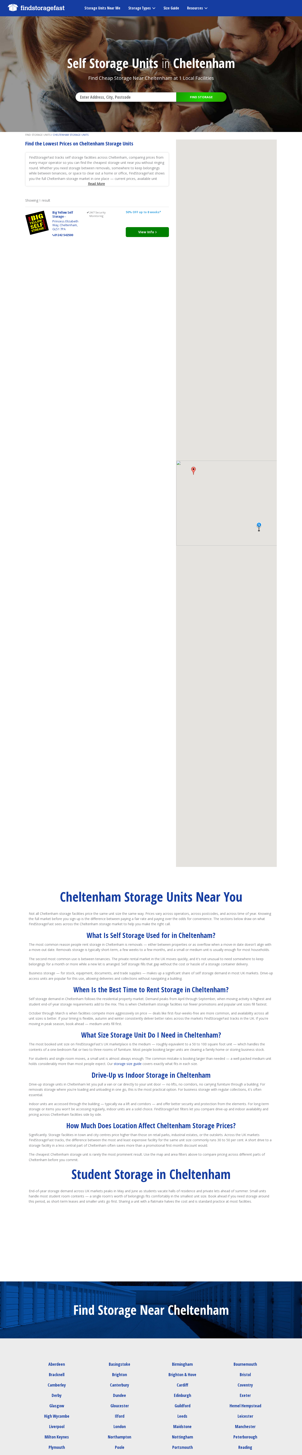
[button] (193, 471)
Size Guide (171, 8)
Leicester (245, 1416)
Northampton (119, 1437)
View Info (146, 232)
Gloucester (119, 1405)
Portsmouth (182, 1447)
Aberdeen (56, 1364)
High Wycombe (56, 1416)
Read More (96, 183)
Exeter (245, 1395)
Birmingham (182, 1364)
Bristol (245, 1374)
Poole (119, 1447)
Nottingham (182, 1437)
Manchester (245, 1426)
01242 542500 (63, 235)
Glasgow (56, 1405)
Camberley (57, 1385)
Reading (245, 1447)
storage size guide (128, 1063)
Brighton (119, 1374)
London (119, 1426)
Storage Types (139, 8)
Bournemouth (245, 1364)
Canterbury (119, 1385)
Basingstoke (119, 1364)
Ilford (119, 1416)
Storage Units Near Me (102, 8)
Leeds (182, 1416)
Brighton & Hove (182, 1374)
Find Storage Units (37, 134)
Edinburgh (182, 1395)
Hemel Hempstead (245, 1405)
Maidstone (182, 1426)
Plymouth (57, 1447)
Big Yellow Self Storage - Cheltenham (62, 216)
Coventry (245, 1385)
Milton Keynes (57, 1437)
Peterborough (245, 1437)
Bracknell (56, 1374)
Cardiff (182, 1385)
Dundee (119, 1395)
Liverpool (56, 1426)
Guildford (182, 1405)
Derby (57, 1395)
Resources (195, 8)
